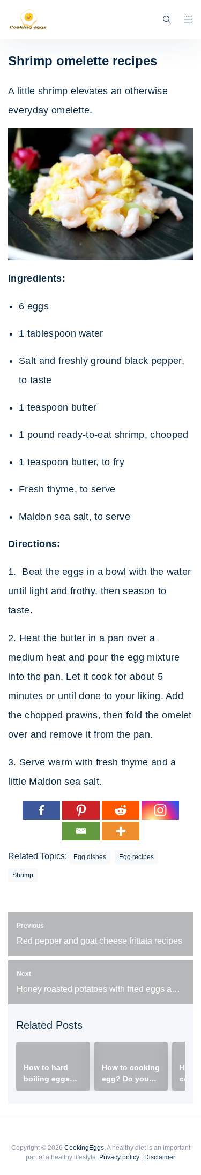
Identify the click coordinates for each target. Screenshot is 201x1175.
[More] (120, 831)
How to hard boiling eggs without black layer (48, 1074)
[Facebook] (41, 810)
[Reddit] (120, 810)
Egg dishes (89, 857)
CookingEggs (84, 1147)
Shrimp (22, 875)
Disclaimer (159, 1157)
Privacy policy (119, 1157)
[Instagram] (160, 810)
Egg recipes (136, 857)
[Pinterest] (81, 810)
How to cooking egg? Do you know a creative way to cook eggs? (131, 1074)
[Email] (81, 831)
